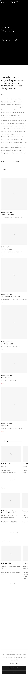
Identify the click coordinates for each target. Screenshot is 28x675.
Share (2, 94)
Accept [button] (14, 672)
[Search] (22, 3)
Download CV (16, 161)
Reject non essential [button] (14, 667)
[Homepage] (8, 2)
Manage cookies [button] (14, 663)
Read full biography (5, 161)
